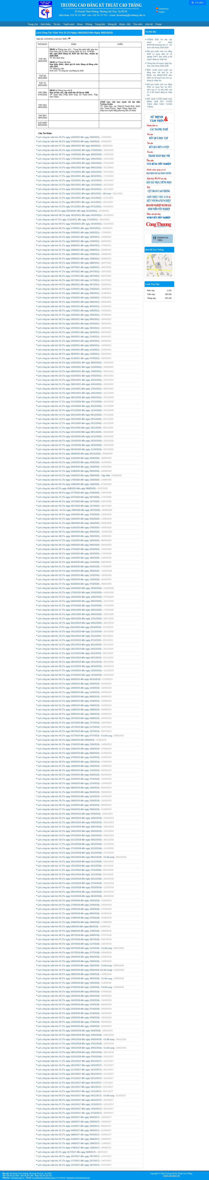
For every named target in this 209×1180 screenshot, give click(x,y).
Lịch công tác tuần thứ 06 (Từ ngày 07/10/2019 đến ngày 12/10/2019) (70, 675)
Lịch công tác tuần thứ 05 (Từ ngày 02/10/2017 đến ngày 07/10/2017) (70, 1113)
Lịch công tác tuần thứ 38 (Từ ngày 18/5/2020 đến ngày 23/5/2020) (68, 536)
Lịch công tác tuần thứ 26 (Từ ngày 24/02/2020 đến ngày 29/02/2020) (70, 588)
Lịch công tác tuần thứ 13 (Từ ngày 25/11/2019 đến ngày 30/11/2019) (70, 644)
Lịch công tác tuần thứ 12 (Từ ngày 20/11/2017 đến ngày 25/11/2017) (69, 1082)
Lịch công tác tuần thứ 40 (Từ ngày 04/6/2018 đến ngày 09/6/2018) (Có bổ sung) (75, 970)
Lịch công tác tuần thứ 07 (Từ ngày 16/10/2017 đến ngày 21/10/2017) (70, 1104)
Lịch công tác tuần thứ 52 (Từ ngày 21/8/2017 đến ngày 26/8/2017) (68, 1139)
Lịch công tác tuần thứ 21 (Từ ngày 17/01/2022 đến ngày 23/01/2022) (70, 159)
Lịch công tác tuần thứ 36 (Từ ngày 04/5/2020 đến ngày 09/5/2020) (68, 545)
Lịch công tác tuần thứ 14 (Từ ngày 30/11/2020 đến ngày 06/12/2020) (70, 415)
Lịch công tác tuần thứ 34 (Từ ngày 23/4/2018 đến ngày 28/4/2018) (68, 996)
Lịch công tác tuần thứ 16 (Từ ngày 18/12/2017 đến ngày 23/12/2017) (70, 1065)
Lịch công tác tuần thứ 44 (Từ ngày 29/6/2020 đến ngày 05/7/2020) (69, 510)
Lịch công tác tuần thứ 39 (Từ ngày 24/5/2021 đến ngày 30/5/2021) (68, 306)
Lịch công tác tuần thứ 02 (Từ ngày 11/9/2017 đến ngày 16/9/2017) (68, 1126)
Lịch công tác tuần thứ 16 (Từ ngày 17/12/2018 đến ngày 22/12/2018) (70, 848)
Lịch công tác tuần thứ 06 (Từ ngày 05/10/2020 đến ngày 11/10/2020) (70, 449)
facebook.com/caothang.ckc (78, 1178)
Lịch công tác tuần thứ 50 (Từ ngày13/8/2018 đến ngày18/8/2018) (68, 926)
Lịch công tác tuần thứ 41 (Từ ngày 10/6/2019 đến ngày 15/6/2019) (68, 748)
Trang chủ (33, 24)
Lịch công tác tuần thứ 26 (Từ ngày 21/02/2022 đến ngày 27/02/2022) (70, 150)
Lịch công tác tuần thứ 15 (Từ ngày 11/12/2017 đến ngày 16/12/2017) (70, 1069)
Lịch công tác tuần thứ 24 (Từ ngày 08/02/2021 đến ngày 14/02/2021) (70, 371)
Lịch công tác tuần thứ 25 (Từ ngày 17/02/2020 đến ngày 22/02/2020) (70, 592)
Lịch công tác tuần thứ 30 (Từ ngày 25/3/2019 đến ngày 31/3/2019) (68, 796)
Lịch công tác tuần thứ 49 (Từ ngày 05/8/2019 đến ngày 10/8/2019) (68, 714)
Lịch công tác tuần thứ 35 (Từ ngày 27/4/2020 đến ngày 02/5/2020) (68, 549)
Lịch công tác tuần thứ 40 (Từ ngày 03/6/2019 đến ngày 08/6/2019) (68, 753)
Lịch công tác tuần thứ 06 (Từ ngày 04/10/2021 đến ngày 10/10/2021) (70, 224)
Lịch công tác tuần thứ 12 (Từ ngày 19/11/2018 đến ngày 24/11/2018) (69, 866)
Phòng (88, 24)
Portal (159, 24)
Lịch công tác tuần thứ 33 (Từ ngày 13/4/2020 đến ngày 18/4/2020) (68, 558)
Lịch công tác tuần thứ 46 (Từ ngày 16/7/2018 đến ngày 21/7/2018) (68, 944)
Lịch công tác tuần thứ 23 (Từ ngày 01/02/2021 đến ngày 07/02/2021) (70, 375)
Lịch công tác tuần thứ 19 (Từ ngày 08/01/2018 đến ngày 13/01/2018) (70, 1052)
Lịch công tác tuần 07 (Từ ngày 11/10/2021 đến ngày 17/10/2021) (68, 219)
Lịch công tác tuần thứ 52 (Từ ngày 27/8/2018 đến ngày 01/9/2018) (68, 918)
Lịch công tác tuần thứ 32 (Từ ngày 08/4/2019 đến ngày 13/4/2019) (68, 787)
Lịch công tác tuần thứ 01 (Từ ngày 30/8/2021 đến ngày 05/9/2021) (68, 245)
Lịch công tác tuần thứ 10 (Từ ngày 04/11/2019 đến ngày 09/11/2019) (69, 657)
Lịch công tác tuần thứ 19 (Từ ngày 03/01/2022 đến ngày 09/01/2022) (70, 167)
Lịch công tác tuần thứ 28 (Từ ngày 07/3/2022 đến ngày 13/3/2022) (68, 141)
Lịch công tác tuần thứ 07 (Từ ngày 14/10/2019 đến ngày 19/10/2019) (70, 670)
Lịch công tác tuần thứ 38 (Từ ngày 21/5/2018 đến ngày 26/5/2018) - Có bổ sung (75, 978)
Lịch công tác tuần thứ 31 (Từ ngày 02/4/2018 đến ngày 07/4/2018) (68, 1009)
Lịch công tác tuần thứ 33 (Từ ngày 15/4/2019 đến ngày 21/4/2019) (68, 783)
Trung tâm (100, 24)
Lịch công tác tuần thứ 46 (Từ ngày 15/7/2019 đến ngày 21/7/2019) (68, 727)
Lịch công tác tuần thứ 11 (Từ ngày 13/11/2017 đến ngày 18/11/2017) (69, 1087)
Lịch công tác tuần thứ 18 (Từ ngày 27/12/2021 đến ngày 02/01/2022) (70, 172)
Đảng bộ (112, 24)
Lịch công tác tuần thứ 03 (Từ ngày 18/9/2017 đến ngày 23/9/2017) (68, 1121)
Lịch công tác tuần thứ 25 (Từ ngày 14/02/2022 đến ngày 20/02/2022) (70, 154)
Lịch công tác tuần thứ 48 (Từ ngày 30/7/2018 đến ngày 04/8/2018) (68, 935)
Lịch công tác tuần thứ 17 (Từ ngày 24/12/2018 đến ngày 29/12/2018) (70, 844)
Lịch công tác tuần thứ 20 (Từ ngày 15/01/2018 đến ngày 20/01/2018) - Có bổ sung (76, 1048)
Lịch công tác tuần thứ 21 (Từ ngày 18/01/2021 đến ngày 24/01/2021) (70, 384)
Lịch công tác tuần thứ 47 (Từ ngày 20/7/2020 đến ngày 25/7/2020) (68, 497)
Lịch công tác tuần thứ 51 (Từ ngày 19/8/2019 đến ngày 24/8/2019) (68, 705)
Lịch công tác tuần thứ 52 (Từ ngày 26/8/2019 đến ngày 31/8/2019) (68, 701)
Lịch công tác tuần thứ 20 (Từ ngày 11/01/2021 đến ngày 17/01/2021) (70, 388)
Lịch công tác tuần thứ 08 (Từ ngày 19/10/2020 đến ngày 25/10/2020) (70, 440)
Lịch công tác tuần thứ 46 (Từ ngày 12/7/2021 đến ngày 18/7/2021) (68, 276)
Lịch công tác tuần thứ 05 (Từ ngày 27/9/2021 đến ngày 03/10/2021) (69, 228)
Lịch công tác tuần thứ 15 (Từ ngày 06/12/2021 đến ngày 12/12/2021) (70, 185)
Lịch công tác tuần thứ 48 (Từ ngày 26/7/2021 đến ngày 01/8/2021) (68, 267)
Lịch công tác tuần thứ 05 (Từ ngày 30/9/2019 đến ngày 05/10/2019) (69, 679)
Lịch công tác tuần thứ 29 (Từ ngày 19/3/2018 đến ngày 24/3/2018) (68, 1017)
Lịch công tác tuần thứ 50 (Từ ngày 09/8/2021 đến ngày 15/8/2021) (68, 258)
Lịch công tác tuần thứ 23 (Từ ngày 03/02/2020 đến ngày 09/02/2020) (70, 601)
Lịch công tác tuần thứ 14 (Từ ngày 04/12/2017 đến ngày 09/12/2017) (70, 1074)
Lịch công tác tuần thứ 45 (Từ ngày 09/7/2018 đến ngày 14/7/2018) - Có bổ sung (75, 948)
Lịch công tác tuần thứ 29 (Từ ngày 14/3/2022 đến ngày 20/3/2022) (68, 137)
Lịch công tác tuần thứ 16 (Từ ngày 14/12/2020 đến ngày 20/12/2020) (70, 406)
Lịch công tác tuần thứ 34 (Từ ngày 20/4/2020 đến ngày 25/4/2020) (68, 553)
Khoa (80, 24)
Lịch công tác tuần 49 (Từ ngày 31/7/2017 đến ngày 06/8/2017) (67, 1152)
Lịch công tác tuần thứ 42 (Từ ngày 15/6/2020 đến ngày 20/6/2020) (68, 519)
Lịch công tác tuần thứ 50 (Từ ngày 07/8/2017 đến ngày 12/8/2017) (68, 1147)
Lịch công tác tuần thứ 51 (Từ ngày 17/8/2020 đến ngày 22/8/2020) (68, 479)
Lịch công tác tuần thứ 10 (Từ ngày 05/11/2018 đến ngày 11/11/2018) (69, 874)
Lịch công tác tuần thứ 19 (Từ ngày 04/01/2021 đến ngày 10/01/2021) (70, 393)
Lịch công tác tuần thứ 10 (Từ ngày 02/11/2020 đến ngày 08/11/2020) (69, 432)
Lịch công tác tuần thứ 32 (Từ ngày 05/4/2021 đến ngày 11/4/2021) (68, 336)
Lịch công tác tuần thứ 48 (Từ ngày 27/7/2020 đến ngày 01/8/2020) (68, 492)
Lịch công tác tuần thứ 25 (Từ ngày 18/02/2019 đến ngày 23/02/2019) (70, 818)
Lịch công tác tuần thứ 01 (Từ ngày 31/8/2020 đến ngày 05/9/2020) (68, 471)
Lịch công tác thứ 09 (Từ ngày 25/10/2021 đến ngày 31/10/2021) (67, 211)
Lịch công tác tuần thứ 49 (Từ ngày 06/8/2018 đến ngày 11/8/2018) (68, 931)
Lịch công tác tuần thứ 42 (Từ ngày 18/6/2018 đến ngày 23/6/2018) (68, 961)
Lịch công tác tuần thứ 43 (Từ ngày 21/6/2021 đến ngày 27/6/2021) (68, 289)
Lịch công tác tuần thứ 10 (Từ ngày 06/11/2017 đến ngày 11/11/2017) (69, 1091)
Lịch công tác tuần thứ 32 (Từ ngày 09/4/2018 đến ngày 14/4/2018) (68, 1004)
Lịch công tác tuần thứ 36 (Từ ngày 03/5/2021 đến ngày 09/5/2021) (68, 319)
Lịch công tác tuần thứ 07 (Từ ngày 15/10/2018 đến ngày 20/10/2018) (70, 887)
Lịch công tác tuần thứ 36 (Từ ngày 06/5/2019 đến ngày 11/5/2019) (68, 770)
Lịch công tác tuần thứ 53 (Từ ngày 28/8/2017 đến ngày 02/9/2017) (68, 1134)
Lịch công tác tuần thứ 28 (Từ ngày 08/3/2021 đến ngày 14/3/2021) (68, 354)
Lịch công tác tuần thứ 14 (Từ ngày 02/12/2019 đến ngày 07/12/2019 (69, 640)
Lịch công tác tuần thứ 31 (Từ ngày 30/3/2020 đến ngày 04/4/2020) (68, 566)
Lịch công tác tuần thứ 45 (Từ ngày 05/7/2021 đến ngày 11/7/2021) (68, 280)
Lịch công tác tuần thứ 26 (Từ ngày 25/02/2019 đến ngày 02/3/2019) (69, 814)
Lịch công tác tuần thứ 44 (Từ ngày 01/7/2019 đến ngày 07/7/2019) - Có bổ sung (75, 735)
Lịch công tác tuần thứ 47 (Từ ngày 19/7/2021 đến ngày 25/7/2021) (68, 271)
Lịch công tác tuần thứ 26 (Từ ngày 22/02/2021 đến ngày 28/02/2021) (70, 362)
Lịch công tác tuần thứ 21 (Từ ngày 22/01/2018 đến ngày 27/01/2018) (70, 1043)
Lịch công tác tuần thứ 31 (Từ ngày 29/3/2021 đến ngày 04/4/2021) (68, 341)
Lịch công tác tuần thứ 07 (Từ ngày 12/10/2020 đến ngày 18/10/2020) (70, 445)
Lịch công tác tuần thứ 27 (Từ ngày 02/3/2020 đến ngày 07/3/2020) (68, 584)
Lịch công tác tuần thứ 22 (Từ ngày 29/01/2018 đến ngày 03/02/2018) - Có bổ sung (76, 1039)
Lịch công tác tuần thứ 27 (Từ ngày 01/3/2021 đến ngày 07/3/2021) (68, 358)
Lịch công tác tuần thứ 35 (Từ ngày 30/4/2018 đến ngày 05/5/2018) (68, 991)
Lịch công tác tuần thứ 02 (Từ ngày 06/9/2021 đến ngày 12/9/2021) (68, 241)
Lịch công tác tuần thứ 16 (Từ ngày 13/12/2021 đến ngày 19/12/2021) (70, 180)
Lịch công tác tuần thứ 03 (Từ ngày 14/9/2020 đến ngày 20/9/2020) (68, 462)
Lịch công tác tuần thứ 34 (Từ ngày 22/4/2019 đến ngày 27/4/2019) (68, 779)
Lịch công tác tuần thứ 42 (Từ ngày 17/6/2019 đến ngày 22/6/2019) (68, 744)
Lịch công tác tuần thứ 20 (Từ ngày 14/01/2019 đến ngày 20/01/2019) (70, 831)
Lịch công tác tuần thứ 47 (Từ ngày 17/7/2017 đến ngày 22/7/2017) (68, 1160)
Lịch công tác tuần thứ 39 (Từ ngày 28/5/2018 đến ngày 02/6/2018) (68, 974)
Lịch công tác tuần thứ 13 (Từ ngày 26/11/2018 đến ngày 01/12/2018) (70, 861)
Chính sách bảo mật (171, 1176)
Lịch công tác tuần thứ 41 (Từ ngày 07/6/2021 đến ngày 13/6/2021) (68, 297)
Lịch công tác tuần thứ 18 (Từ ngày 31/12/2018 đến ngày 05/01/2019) (70, 839)
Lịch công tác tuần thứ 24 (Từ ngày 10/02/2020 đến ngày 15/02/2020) (70, 597)
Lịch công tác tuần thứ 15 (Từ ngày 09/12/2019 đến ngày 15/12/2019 (69, 636)
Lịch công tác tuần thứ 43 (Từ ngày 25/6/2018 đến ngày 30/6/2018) (68, 957)
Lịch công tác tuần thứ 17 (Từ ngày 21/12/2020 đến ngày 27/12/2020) (70, 401)
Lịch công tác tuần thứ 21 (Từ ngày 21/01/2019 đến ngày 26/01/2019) (70, 826)
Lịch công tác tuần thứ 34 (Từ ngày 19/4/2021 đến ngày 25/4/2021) (68, 328)
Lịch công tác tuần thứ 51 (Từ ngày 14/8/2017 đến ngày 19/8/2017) (68, 1143)
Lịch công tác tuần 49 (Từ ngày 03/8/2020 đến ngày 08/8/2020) (67, 488)
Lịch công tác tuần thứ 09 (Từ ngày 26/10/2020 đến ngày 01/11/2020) (70, 436)
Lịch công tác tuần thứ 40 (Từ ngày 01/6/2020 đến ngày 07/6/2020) (68, 527)
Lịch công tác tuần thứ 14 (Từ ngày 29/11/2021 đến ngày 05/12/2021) (70, 189)
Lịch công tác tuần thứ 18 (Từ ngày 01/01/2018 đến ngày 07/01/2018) (70, 1056)
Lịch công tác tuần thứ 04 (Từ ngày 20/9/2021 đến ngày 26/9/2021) (68, 232)
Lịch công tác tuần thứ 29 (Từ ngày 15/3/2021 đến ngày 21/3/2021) (68, 349)
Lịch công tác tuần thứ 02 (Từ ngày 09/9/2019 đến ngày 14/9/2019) (68, 692)
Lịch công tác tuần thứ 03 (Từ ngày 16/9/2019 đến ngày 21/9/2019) (68, 688)
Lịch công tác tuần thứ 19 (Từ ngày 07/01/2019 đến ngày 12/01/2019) (70, 835)
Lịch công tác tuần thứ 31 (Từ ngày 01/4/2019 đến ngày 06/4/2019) (68, 792)
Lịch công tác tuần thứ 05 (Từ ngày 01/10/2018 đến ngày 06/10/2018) (70, 896)
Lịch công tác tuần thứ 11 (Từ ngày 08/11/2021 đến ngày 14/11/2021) (69, 202)
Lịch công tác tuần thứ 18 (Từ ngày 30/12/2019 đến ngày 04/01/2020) (70, 623)
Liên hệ (149, 24)
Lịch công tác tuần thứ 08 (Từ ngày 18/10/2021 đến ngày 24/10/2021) (70, 215)
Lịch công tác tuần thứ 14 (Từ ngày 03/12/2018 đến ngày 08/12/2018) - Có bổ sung (76, 857)
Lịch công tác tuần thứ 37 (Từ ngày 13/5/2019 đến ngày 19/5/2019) (68, 766)
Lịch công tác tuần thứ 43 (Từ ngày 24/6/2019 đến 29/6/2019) (66, 740)
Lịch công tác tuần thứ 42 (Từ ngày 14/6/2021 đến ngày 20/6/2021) (68, 293)
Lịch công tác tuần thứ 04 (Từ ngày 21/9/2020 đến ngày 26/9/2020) (68, 458)
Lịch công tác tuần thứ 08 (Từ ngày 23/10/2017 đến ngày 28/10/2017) (70, 1100)
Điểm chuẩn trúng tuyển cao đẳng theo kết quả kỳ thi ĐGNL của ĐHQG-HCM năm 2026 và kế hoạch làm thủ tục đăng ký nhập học (159, 75)
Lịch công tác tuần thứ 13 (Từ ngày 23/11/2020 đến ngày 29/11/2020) (69, 419)
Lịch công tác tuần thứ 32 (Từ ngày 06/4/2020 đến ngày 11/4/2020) (68, 562)
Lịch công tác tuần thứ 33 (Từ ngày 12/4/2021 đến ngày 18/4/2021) (68, 332)
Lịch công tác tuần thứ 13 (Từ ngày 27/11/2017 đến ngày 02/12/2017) (70, 1078)
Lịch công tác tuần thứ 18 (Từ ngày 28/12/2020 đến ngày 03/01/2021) (70, 397)
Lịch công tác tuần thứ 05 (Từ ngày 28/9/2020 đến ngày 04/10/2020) (69, 453)
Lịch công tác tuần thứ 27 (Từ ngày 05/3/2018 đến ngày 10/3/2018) (68, 1026)
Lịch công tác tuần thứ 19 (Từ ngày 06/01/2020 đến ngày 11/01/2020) (70, 618)
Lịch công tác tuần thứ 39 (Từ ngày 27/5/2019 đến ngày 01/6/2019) (68, 757)
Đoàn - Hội (124, 24)
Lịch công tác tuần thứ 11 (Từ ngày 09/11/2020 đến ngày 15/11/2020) (69, 427)
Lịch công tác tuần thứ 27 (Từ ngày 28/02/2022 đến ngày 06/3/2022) (69, 145)
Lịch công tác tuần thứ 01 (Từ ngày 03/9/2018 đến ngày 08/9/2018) (68, 913)
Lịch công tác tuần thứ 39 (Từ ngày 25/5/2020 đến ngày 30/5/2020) (69, 532)
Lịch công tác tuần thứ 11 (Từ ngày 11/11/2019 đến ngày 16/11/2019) (69, 653)
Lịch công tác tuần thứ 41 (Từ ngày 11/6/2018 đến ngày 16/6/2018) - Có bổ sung (75, 965)
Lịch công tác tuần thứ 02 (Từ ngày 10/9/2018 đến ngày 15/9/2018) (68, 909)
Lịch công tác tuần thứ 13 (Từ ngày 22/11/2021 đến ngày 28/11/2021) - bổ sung (74, 193)
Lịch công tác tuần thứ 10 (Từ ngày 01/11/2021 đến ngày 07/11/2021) (69, 206)
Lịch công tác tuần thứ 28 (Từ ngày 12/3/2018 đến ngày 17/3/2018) (68, 1022)
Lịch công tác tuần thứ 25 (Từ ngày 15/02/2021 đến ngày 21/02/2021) (70, 367)
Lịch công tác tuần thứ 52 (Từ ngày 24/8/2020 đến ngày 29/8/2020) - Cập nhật (74, 475)
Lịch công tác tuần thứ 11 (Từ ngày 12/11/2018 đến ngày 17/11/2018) (69, 870)
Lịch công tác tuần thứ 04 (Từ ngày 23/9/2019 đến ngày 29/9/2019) (68, 683)
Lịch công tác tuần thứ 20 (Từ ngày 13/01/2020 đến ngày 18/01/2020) (70, 614)
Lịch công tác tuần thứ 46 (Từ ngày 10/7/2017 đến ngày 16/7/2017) (68, 1165)
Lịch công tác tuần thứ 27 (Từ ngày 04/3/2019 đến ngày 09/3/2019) (68, 809)
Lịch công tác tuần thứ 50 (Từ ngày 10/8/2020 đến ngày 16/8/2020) (68, 484)
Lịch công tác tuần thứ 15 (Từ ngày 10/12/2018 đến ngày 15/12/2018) (70, 853)
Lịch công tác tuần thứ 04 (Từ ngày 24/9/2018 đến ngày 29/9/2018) (68, 900)
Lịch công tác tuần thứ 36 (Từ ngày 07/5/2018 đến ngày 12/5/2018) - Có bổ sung (75, 987)
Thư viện (137, 24)
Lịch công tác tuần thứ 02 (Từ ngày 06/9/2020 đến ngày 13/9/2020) (68, 467)
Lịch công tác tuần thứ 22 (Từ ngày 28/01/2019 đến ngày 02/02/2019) (70, 822)
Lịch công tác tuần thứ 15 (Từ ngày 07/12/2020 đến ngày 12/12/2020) (70, 410)
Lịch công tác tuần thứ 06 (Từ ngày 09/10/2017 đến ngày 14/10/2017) (70, 1108)
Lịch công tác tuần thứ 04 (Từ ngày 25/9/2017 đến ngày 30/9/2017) (68, 1117)
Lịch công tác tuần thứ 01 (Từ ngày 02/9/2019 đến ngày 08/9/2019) (68, 696)
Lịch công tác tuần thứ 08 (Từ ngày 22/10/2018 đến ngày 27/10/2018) (70, 883)
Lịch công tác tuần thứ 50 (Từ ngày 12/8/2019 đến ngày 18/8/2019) (68, 709)
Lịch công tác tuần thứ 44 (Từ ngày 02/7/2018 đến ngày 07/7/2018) (68, 952)
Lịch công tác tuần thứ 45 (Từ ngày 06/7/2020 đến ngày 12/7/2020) (69, 506)
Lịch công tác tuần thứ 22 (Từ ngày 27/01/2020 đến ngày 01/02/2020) (70, 605)
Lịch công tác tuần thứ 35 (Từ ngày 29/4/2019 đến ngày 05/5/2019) (68, 774)
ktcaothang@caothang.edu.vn (44, 1178)
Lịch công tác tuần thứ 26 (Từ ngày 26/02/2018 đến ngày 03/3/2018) (69, 1030)
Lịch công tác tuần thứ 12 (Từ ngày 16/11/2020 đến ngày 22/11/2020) (69, 423)
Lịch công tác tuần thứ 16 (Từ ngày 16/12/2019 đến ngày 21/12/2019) (70, 631)
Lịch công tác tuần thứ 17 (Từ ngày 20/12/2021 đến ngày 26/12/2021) (70, 176)
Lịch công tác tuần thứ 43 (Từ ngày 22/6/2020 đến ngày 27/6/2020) (68, 514)
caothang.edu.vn (17, 1178)
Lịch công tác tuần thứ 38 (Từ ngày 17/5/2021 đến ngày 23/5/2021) (68, 310)
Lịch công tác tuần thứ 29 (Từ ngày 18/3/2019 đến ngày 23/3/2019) (68, 800)
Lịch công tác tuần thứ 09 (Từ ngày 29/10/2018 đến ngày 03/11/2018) (70, 878)
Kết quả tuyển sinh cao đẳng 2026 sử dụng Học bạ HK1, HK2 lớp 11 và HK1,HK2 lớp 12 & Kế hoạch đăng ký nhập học (159, 89)
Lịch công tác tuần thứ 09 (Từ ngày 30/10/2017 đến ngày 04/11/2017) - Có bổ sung (76, 1095)
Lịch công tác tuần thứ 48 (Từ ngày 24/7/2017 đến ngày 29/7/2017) (68, 1156)
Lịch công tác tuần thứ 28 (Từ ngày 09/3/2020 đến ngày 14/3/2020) (68, 579)
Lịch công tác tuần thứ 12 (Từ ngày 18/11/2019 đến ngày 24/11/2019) (69, 649)
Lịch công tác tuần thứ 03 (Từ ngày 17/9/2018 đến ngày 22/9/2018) (68, 905)
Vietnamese (163, 9)
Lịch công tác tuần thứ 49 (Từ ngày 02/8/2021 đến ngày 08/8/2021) (68, 263)
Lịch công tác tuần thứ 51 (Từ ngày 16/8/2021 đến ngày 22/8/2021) (68, 254)
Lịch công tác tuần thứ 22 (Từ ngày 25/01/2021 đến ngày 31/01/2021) (70, 380)
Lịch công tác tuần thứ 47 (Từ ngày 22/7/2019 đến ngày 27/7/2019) (68, 722)
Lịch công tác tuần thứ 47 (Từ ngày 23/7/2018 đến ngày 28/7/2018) (68, 939)
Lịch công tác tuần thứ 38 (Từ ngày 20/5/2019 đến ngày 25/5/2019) (68, 761)
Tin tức (56, 24)
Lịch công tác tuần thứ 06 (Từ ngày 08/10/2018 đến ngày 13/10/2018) (70, 892)
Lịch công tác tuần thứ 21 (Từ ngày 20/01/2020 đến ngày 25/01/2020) (70, 610)
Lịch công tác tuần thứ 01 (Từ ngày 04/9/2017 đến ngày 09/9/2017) (68, 1130)
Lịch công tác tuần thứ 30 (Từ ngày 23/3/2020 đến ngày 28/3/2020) (69, 571)
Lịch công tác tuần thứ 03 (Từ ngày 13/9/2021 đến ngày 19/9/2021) (68, 237)
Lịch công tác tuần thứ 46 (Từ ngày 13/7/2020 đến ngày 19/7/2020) (69, 501)
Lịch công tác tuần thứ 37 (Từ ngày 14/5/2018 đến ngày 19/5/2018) (68, 983)
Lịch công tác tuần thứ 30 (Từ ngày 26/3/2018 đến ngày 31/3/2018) (68, 1013)
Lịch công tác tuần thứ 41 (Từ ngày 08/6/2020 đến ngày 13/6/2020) (68, 523)
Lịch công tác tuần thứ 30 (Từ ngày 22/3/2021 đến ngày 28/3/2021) (68, 345)
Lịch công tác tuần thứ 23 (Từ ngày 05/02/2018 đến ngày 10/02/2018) (70, 1035)
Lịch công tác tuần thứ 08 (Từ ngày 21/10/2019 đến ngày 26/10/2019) (70, 666)
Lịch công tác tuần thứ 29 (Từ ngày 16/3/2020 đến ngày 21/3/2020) (68, 575)
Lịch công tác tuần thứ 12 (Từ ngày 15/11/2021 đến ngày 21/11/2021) (69, 198)
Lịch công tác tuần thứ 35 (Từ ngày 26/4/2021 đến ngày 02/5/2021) (68, 323)
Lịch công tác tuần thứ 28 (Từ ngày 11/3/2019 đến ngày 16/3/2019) (68, 805)
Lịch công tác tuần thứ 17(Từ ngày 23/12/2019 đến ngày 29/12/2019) (69, 627)
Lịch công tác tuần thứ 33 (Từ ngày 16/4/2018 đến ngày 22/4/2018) (68, 1000)
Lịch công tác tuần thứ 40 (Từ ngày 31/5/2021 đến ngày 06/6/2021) (68, 302)
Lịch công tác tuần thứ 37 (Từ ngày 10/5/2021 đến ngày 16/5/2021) (68, 315)
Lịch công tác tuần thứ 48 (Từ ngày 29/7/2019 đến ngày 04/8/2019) (68, 718)
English (161, 12)
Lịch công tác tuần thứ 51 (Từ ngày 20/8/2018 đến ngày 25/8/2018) (68, 922)
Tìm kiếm (198, 2)
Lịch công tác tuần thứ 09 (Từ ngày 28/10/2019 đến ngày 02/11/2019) (70, 662)
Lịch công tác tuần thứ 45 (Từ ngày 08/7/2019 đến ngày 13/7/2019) (68, 731)
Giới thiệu (46, 24)
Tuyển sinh (68, 24)
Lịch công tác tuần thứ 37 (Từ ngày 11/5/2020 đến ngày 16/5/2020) (68, 540)
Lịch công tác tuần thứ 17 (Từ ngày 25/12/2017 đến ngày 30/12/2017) (70, 1061)
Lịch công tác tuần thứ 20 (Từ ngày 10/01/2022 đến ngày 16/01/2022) (70, 163)
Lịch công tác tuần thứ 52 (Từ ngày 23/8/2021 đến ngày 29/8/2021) (68, 250)
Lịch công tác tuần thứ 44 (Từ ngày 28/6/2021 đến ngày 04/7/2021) (68, 284)
